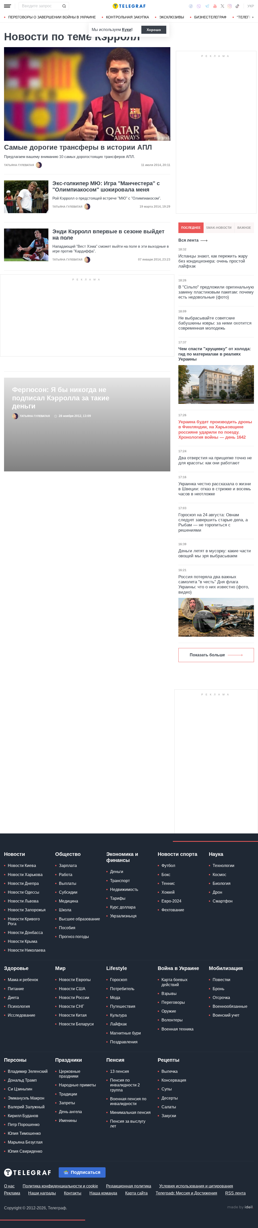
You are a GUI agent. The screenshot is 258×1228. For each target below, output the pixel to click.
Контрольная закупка (127, 17)
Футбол (168, 865)
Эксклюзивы (171, 17)
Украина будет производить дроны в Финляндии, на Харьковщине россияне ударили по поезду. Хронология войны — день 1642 (215, 429)
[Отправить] (64, 6)
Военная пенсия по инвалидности (128, 1101)
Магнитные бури (125, 1033)
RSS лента (235, 1193)
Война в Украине (178, 968)
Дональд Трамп (22, 1080)
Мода (115, 997)
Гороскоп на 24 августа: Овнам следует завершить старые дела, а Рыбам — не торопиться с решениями (213, 522)
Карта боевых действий (174, 982)
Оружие (169, 1011)
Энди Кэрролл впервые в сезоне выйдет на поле (108, 235)
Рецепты (168, 1060)
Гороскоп (118, 980)
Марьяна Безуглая (25, 1142)
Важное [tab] (244, 228)
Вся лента (188, 240)
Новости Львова (23, 901)
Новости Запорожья (27, 910)
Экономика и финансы (122, 857)
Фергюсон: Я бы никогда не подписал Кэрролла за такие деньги (60, 398)
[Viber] (199, 6)
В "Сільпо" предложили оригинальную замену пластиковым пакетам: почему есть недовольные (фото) (216, 292)
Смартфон (223, 901)
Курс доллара (123, 907)
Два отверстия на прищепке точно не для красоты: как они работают (215, 460)
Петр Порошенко (24, 1124)
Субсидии (68, 892)
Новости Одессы (23, 892)
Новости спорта (177, 854)
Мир (60, 968)
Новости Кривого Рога (24, 921)
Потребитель (122, 989)
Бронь (218, 989)
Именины (68, 1120)
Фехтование (173, 910)
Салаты (169, 1107)
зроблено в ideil (240, 1207)
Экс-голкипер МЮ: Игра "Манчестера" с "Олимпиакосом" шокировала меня (106, 186)
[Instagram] (229, 6)
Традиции (68, 1094)
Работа (65, 874)
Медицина (68, 901)
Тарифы (117, 898)
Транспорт (120, 881)
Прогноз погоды (74, 936)
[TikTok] (237, 6)
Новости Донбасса (25, 932)
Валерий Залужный (26, 1107)
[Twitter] (222, 6)
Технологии (223, 865)
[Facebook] (191, 6)
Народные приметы (77, 1085)
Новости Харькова (25, 874)
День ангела (70, 1112)
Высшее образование (79, 919)
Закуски (169, 1116)
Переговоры (173, 1002)
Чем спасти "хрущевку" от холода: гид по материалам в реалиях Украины (214, 354)
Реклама (12, 1193)
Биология (222, 883)
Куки (126, 29)
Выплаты (67, 883)
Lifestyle (116, 968)
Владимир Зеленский (28, 1071)
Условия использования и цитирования (196, 1186)
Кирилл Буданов (23, 1116)
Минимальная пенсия (130, 1112)
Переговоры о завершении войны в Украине (52, 17)
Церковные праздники (69, 1073)
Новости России (74, 997)
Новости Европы (75, 980)
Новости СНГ (71, 1006)
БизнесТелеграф (210, 17)
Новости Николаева (26, 950)
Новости (14, 854)
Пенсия (115, 1060)
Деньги (116, 871)
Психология (19, 1006)
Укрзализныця (123, 916)
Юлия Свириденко (25, 1151)
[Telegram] (207, 6)
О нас (9, 1186)
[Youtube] (215, 6)
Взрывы (169, 993)
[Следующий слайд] (253, 17)
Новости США (72, 989)
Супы (167, 1089)
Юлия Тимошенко (24, 1133)
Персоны (15, 1060)
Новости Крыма (22, 941)
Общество (68, 854)
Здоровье (16, 968)
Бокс (166, 874)
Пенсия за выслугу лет (127, 1123)
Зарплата (68, 865)
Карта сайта (136, 1193)
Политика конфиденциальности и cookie (60, 1186)
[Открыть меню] (7, 6)
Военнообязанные (230, 1006)
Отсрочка (221, 997)
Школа (65, 910)
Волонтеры (172, 1020)
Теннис (168, 883)
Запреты (67, 1103)
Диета (13, 997)
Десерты (170, 1098)
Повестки (221, 980)
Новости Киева (22, 865)
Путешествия (122, 1006)
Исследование (21, 1015)
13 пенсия (119, 1071)
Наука (216, 854)
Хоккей (168, 892)
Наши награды (42, 1193)
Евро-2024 (171, 901)
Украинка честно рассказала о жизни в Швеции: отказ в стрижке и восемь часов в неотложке (214, 489)
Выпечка (170, 1071)
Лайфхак (118, 1024)
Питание (16, 989)
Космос (219, 874)
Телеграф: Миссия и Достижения (186, 1193)
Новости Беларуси (76, 1024)
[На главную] (129, 6)
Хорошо (154, 30)
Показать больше (207, 655)
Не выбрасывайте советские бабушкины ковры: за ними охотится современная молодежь (214, 323)
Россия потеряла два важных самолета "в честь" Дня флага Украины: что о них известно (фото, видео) (213, 584)
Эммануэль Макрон (26, 1098)
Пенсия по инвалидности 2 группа (125, 1085)
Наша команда (103, 1193)
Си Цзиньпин (20, 1089)
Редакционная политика (128, 1186)
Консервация (174, 1080)
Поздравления (124, 1042)
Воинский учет (226, 1015)
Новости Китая (73, 1015)
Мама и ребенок (23, 980)
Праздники (68, 1060)
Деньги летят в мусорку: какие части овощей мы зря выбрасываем (214, 553)
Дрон (217, 892)
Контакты (72, 1193)
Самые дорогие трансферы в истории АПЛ (78, 147)
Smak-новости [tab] (219, 228)
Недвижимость (124, 889)
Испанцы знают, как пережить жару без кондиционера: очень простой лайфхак (213, 261)
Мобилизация (226, 968)
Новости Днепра (23, 883)
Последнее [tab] (191, 228)
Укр (250, 6)
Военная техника (178, 1029)
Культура (118, 1015)
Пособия (67, 928)
